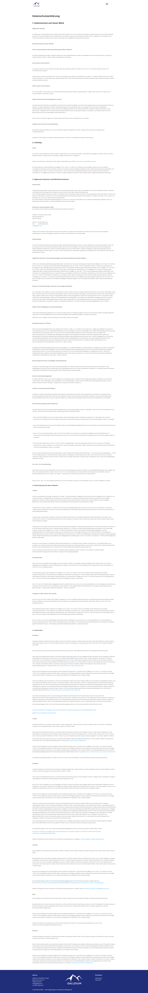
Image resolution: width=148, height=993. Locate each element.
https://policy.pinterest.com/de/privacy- (82, 962)
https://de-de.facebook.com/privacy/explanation (70, 665)
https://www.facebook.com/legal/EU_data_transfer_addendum (49, 710)
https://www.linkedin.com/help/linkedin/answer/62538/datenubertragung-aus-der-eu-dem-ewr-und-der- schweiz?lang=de (69, 882)
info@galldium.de (37, 225)
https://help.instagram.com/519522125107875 (79, 831)
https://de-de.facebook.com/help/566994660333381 (81, 710)
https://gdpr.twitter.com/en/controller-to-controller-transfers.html (97, 751)
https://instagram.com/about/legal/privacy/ (92, 839)
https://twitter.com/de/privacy (77, 740)
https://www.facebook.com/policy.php (45, 713)
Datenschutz (98, 978)
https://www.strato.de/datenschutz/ (86, 161)
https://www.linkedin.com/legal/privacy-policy (96, 888)
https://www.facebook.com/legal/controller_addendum (65, 690)
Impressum (98, 980)
